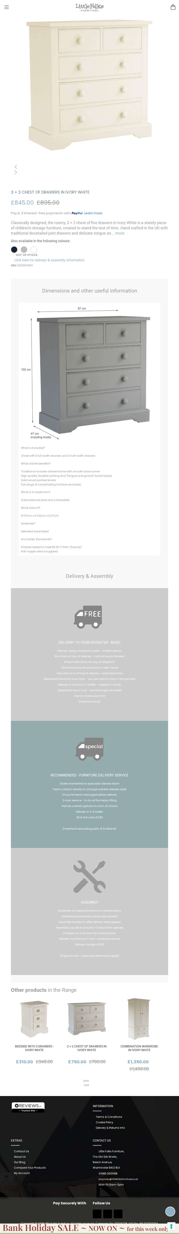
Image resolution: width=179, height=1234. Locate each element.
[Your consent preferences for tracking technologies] (171, 1226)
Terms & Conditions (109, 1117)
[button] (89, 166)
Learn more (93, 213)
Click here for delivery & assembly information (49, 260)
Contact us (21, 1151)
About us (20, 1157)
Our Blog (19, 1162)
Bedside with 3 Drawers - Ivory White (34, 1048)
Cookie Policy (104, 1122)
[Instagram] (107, 1215)
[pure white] (34, 249)
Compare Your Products (30, 1167)
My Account (22, 1173)
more (119, 233)
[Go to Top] (170, 1212)
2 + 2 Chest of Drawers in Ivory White (87, 1048)
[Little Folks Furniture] (89, 7)
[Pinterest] (118, 1215)
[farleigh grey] (24, 249)
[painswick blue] (14, 249)
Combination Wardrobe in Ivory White (139, 1048)
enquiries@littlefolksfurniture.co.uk (118, 1179)
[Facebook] (97, 1215)
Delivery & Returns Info (110, 1128)
